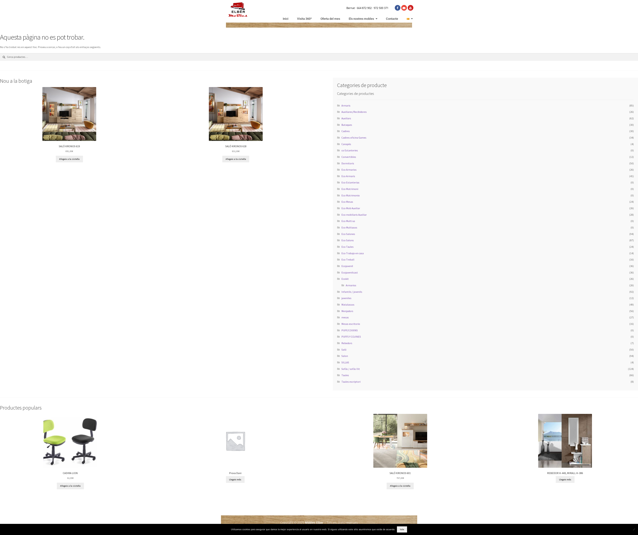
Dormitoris (347, 163)
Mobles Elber (314, 523)
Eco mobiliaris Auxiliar (354, 214)
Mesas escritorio (350, 323)
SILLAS (345, 362)
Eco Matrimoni (349, 189)
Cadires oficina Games (353, 137)
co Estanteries (349, 150)
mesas (345, 317)
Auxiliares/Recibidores (354, 111)
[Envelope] (404, 8)
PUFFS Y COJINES (351, 336)
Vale (402, 529)
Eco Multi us (348, 221)
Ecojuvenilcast (349, 272)
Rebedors (346, 343)
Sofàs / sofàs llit (350, 369)
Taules (345, 375)
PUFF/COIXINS (349, 330)
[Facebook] (397, 8)
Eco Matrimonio (350, 195)
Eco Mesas (347, 201)
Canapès (346, 144)
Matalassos (347, 304)
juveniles (346, 298)
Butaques (346, 124)
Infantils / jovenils (351, 291)
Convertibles (348, 157)
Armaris (345, 105)
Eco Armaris (348, 176)
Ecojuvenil (347, 266)
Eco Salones (348, 234)
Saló (343, 349)
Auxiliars (346, 118)
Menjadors (347, 311)
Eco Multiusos (349, 227)
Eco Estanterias (350, 182)
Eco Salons (347, 240)
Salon (344, 356)
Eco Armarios (349, 169)
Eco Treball (347, 259)
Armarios (351, 285)
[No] (634, 529)
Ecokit (345, 278)
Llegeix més (235, 479)
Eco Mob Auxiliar (350, 208)
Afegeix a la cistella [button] (69, 159)
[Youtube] (410, 8)
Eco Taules (347, 246)
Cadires (345, 131)
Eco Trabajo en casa (352, 253)
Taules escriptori (351, 381)
